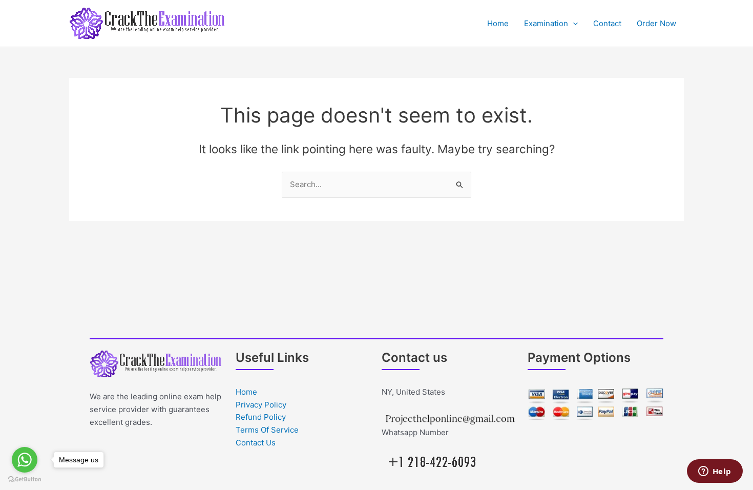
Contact (607, 23)
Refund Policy (261, 417)
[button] (573, 23)
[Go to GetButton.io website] (24, 479)
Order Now (656, 23)
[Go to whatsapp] (24, 460)
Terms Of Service (267, 430)
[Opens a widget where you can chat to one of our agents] (714, 472)
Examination (546, 23)
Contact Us (256, 442)
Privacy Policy (261, 405)
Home (498, 23)
